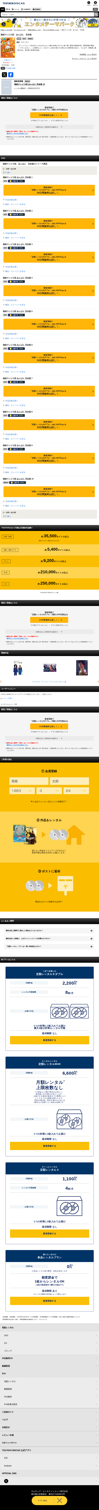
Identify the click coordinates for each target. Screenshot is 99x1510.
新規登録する (49, 1040)
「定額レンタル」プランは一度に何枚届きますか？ (23, 946)
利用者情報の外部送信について (29, 1319)
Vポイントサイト (9, 1442)
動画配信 (37, 9)
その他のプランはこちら (39, 120)
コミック (16, 9)
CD (9, 9)
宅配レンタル (10, 1381)
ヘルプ (5, 1419)
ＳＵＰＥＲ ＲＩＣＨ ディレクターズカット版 (49, 682)
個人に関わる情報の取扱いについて (69, 1317)
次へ (8, 172)
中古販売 (8, 1396)
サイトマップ (43, 1319)
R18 (95, 9)
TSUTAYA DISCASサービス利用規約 (27, 1317)
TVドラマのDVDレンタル (51, 30)
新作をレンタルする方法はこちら (17, 133)
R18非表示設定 (10, 1404)
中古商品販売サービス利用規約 (49, 1317)
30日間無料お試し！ (49, 115)
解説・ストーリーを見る (15, 204)
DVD (2, 9)
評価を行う (8, 60)
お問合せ (6, 1427)
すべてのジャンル (20, 30)
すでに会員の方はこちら (59, 120)
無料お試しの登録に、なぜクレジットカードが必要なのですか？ (28, 938)
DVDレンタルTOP (6, 30)
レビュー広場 (8, 1435)
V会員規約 (12, 1317)
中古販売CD (26, 9)
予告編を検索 (10, 68)
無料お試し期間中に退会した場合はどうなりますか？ (24, 930)
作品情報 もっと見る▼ (88, 54)
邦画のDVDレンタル (34, 30)
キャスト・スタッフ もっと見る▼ (84, 58)
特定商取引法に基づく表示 (10, 1319)
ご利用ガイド (8, 1412)
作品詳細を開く (11, 200)
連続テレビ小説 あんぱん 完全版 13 (29, 84)
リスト (89, 5)
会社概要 (5, 1317)
